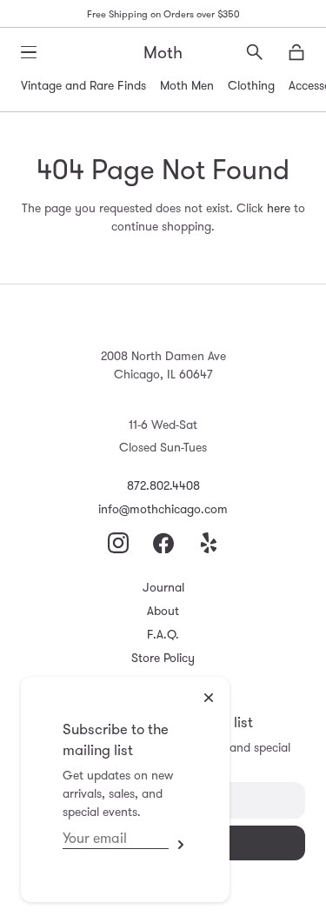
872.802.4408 (163, 485)
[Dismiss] (208, 697)
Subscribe (178, 844)
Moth (163, 52)
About (163, 610)
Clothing (251, 85)
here (278, 208)
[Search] (254, 52)
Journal (163, 587)
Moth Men (187, 85)
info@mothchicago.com (163, 509)
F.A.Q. (163, 634)
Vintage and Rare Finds (83, 85)
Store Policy (163, 657)
